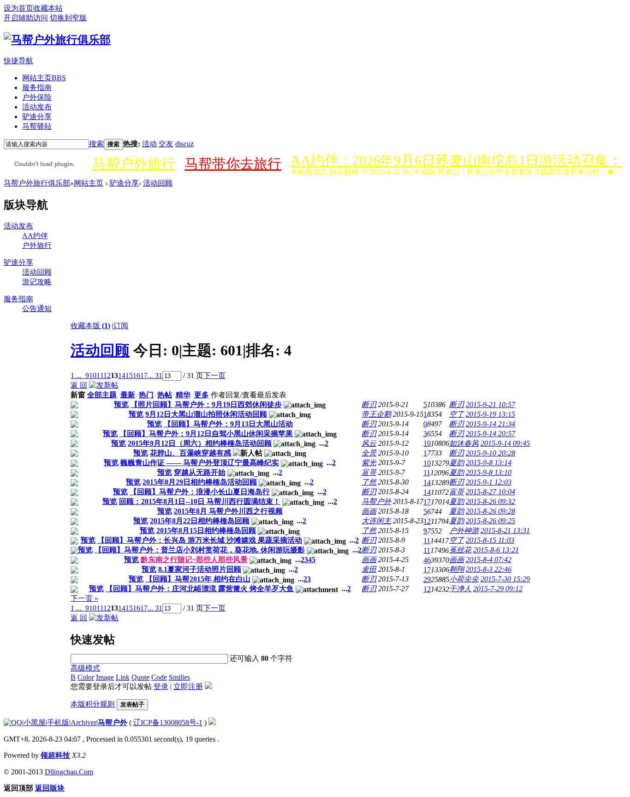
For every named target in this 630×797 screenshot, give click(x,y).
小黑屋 (35, 722)
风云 (369, 443)
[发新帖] (104, 385)
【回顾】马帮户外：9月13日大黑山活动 (228, 424)
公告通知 (37, 308)
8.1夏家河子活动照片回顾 (199, 569)
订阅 (120, 326)
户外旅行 (37, 245)
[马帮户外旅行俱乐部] (57, 40)
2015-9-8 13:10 (488, 472)
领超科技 (55, 755)
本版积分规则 (93, 704)
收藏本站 (48, 8)
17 (144, 375)
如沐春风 (464, 443)
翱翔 (456, 569)
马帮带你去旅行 (232, 163)
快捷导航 (18, 61)
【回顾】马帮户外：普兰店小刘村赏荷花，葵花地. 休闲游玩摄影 (200, 550)
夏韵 (456, 463)
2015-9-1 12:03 (488, 482)
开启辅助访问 (26, 18)
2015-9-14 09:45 (505, 443)
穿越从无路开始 (200, 472)
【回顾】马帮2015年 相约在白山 (197, 579)
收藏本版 (90, 326)
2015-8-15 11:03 (490, 540)
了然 (369, 482)
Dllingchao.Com (69, 772)
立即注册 (188, 686)
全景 (369, 453)
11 (99, 375)
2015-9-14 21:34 (490, 424)
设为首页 (18, 8)
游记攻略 (37, 282)
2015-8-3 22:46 (488, 569)
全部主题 (102, 395)
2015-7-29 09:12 (498, 589)
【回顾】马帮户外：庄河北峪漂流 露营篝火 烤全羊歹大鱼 (200, 589)
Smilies (179, 677)
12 (107, 375)
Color (85, 677)
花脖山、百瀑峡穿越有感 (190, 453)
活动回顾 (157, 183)
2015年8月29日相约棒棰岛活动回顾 (200, 482)
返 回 (79, 385)
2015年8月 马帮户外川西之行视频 (228, 511)
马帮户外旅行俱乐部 (37, 183)
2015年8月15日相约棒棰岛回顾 (206, 530)
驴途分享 (37, 116)
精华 (183, 395)
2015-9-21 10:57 (490, 404)
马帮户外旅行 (133, 163)
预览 (121, 404)
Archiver (83, 722)
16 (136, 375)
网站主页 (44, 78)
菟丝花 (460, 550)
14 (121, 375)
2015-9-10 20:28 (490, 453)
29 (427, 579)
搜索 (96, 144)
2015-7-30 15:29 (505, 579)
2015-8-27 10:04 (490, 492)
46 (427, 560)
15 (129, 375)
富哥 (369, 472)
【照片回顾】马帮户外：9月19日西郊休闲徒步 (206, 404)
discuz (184, 144)
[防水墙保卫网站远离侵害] (212, 722)
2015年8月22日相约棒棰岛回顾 (200, 521)
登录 (161, 686)
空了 (456, 414)
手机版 (58, 722)
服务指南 (37, 87)
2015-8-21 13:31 (505, 530)
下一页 (214, 375)
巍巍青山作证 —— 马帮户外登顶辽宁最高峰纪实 (199, 463)
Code (159, 677)
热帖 (164, 395)
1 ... (76, 375)
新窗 (78, 395)
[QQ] (13, 722)
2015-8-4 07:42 (488, 559)
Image (105, 677)
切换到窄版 (68, 18)
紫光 (369, 463)
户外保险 (37, 97)
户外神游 (464, 530)
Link (123, 677)
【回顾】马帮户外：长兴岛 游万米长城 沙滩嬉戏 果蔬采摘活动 (199, 540)
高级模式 (85, 668)
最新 (127, 395)
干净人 (460, 589)
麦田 (369, 569)
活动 (149, 144)
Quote (140, 677)
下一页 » (84, 598)
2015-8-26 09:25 (490, 521)
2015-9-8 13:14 (488, 463)
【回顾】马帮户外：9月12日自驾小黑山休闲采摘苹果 (206, 433)
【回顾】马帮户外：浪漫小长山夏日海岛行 (200, 492)
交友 (166, 144)
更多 (201, 395)
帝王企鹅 (376, 414)
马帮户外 (376, 501)
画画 (369, 511)
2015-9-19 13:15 (490, 414)
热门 (146, 395)
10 (92, 375)
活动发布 (37, 107)
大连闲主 (376, 521)
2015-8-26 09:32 (490, 501)
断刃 (369, 404)
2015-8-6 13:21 (496, 550)
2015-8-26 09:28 (490, 511)
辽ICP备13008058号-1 (167, 722)
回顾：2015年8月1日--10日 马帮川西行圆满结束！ (199, 501)
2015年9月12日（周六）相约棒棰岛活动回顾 (200, 443)
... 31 (155, 375)
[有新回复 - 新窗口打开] (74, 406)
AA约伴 (35, 236)
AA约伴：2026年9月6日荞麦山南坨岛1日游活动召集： (456, 160)
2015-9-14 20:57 (490, 433)
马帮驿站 (37, 126)
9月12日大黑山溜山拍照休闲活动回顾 (206, 414)
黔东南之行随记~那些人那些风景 (194, 559)
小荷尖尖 (464, 579)
